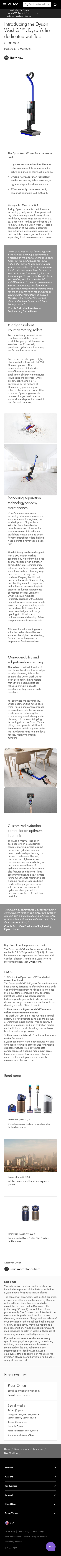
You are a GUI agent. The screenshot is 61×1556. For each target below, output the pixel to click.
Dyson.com (35, 961)
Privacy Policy (10, 1532)
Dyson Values (11, 1513)
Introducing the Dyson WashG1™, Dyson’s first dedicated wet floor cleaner (18, 13)
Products (9, 1467)
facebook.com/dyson (28, 1430)
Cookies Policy (23, 1532)
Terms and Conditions (13, 1536)
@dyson (19, 1410)
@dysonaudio (29, 1417)
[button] (9, 1523)
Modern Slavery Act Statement (35, 1536)
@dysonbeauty (15, 1417)
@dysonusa (33, 1414)
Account (9, 1476)
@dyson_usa (21, 1422)
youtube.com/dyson (26, 1435)
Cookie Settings (37, 1532)
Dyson (20, 1426)
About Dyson (11, 1504)
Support (9, 1495)
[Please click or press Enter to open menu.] (5, 4)
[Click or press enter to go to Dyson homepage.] (13, 5)
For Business (11, 1486)
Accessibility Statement (13, 1541)
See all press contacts (19, 1395)
